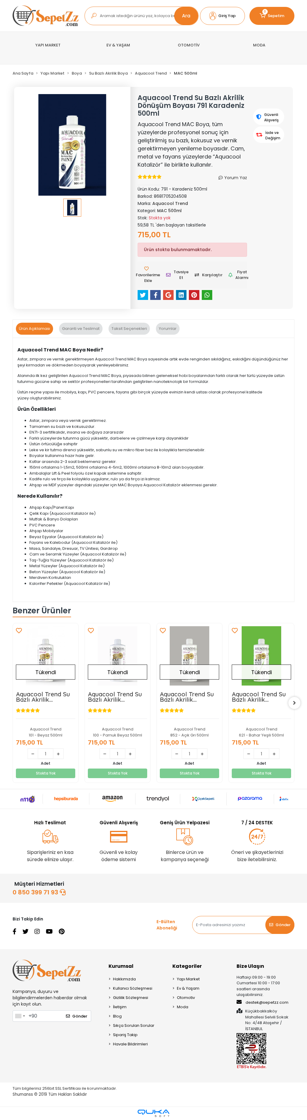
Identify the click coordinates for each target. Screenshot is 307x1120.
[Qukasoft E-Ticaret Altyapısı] (153, 1113)
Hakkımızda (124, 979)
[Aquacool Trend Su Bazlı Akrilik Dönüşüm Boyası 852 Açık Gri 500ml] (189, 656)
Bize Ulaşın (250, 966)
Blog (117, 1016)
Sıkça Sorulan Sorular (133, 1025)
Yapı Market (188, 979)
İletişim (120, 1007)
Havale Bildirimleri (130, 1044)
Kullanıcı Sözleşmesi (132, 988)
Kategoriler (187, 966)
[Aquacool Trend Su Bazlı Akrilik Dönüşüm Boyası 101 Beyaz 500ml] (45, 656)
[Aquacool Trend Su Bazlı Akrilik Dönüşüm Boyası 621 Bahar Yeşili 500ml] (261, 656)
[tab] (34, 329)
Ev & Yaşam (188, 988)
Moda (182, 1007)
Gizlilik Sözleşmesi (130, 997)
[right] (294, 703)
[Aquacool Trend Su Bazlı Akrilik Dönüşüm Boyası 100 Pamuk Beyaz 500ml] (117, 656)
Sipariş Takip (125, 1035)
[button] (222, 16)
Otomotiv (186, 997)
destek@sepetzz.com (267, 1002)
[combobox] (20, 1016)
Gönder (283, 925)
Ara (186, 15)
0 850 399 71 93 (36, 892)
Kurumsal (121, 966)
